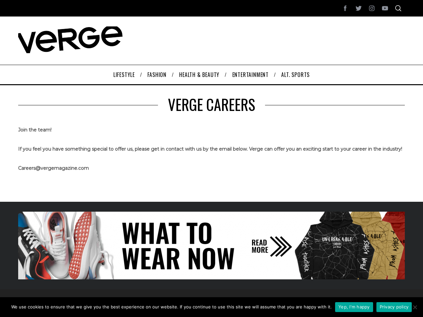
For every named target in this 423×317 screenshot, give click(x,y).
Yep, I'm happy (354, 306)
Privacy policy (394, 306)
